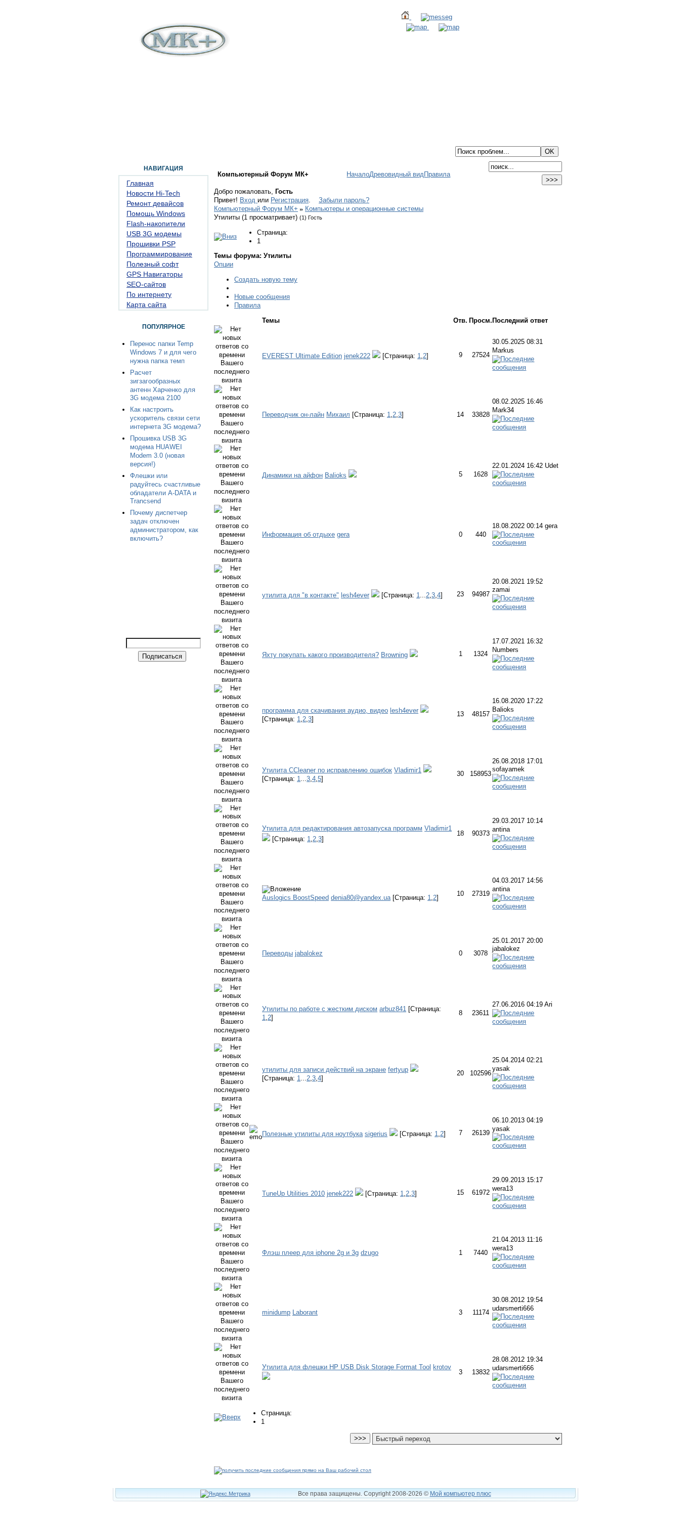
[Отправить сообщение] (431, 17)
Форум (163, 138)
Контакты (233, 138)
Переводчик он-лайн (293, 414)
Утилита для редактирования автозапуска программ (342, 828)
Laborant (305, 1312)
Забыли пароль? (344, 200)
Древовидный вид (396, 174)
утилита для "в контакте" (300, 595)
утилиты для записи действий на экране (324, 1069)
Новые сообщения (262, 296)
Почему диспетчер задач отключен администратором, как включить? (164, 525)
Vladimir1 (407, 770)
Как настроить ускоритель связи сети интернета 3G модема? (165, 418)
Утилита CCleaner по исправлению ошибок (327, 770)
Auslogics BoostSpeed (295, 897)
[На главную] (183, 55)
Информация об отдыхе (298, 534)
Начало (358, 174)
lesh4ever (355, 595)
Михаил (338, 414)
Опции (223, 264)
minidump (276, 1312)
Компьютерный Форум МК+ (256, 208)
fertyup (398, 1069)
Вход (248, 200)
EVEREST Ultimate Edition (302, 356)
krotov (442, 1367)
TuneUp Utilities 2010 (293, 1193)
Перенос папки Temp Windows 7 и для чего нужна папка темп (163, 352)
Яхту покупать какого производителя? (320, 655)
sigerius (376, 1134)
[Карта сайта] (413, 27)
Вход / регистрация (288, 138)
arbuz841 (392, 1009)
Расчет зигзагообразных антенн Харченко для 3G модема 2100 (162, 385)
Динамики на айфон (292, 475)
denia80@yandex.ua (361, 897)
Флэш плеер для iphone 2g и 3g (310, 1252)
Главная (131, 138)
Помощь (195, 138)
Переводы (277, 953)
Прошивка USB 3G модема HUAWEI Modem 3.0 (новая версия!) (158, 451)
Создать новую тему (265, 279)
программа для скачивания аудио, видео (325, 710)
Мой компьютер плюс (460, 1493)
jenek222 (357, 356)
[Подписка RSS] (444, 27)
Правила (437, 174)
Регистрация (290, 200)
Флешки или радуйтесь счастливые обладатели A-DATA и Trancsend (165, 488)
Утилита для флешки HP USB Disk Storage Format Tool (346, 1367)
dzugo (369, 1252)
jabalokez (309, 953)
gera (343, 534)
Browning (394, 655)
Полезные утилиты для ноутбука (312, 1134)
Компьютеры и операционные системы (364, 208)
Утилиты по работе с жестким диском (319, 1009)
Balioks (336, 475)
